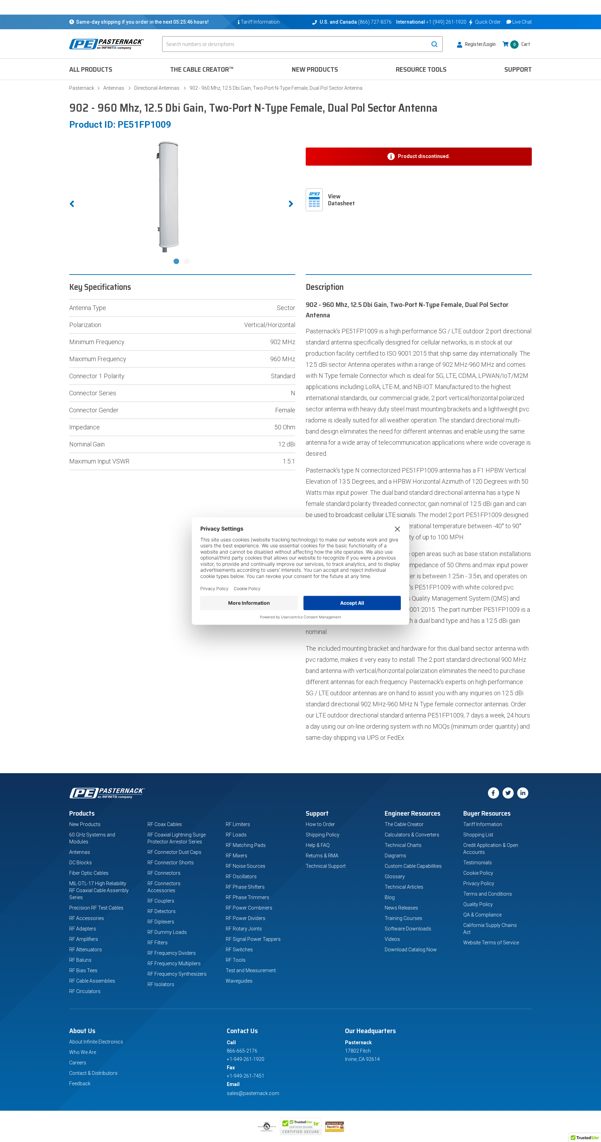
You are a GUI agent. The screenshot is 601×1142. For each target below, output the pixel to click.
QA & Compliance (482, 915)
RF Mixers (236, 855)
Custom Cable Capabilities (413, 866)
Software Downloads (408, 928)
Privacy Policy (478, 883)
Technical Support (326, 866)
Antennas (113, 88)
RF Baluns (80, 960)
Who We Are (82, 1052)
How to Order (320, 824)
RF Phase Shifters (245, 887)
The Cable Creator (404, 824)
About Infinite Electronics (96, 1042)
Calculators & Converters (412, 835)
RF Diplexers (160, 922)
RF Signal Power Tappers (253, 939)
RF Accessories (86, 918)
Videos (392, 939)
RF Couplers (160, 901)
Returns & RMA (322, 855)
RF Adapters (82, 928)
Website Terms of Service (491, 942)
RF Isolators (160, 984)
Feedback (79, 1083)
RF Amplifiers (83, 939)
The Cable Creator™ (202, 69)
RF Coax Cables (164, 824)
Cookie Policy (478, 873)
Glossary (395, 876)
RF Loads (236, 835)
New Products (315, 69)
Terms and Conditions (487, 894)
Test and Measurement (251, 970)
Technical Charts (403, 845)
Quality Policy (478, 904)
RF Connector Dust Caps (174, 852)
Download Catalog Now (411, 949)
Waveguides (239, 981)
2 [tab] (187, 262)
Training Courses (403, 918)
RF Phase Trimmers (247, 897)
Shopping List (478, 835)
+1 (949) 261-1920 (446, 22)
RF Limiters (238, 824)
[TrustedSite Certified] (301, 1126)
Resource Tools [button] (421, 69)
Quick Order (488, 22)
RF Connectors (164, 873)
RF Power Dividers (245, 918)
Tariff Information (482, 824)
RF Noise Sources (245, 866)
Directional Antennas (156, 88)
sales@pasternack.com (253, 1093)
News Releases (401, 908)
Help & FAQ (318, 845)
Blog (390, 897)
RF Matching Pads (246, 845)
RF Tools (236, 960)
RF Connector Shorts (170, 862)
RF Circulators (85, 991)
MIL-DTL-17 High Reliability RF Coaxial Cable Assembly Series (99, 890)
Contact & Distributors (93, 1073)
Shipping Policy (322, 835)
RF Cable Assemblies (92, 981)
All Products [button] (90, 69)
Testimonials (477, 862)
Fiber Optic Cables (89, 873)
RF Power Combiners (249, 908)
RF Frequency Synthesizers (177, 974)
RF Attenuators (85, 949)
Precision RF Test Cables (96, 908)
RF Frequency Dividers (171, 953)
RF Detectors (161, 911)
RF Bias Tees (83, 970)
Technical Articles (404, 887)
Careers (77, 1062)
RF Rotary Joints (244, 928)
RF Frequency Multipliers (174, 963)
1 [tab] (177, 262)
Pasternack (81, 88)
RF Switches (239, 949)
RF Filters (157, 942)
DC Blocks (80, 862)
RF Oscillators (241, 876)
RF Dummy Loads (167, 932)
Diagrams (395, 855)
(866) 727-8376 (375, 22)
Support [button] (518, 69)
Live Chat (522, 22)
